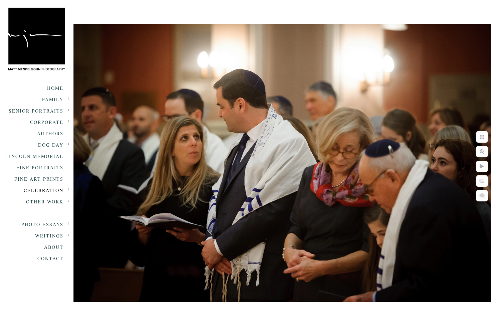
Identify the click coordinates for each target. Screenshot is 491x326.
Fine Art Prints (38, 179)
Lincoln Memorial (34, 156)
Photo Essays (42, 224)
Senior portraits (36, 111)
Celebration (43, 190)
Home (55, 88)
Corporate (46, 122)
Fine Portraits (39, 167)
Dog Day (50, 145)
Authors (50, 133)
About (53, 247)
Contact (50, 258)
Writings (49, 235)
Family (52, 99)
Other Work (44, 201)
